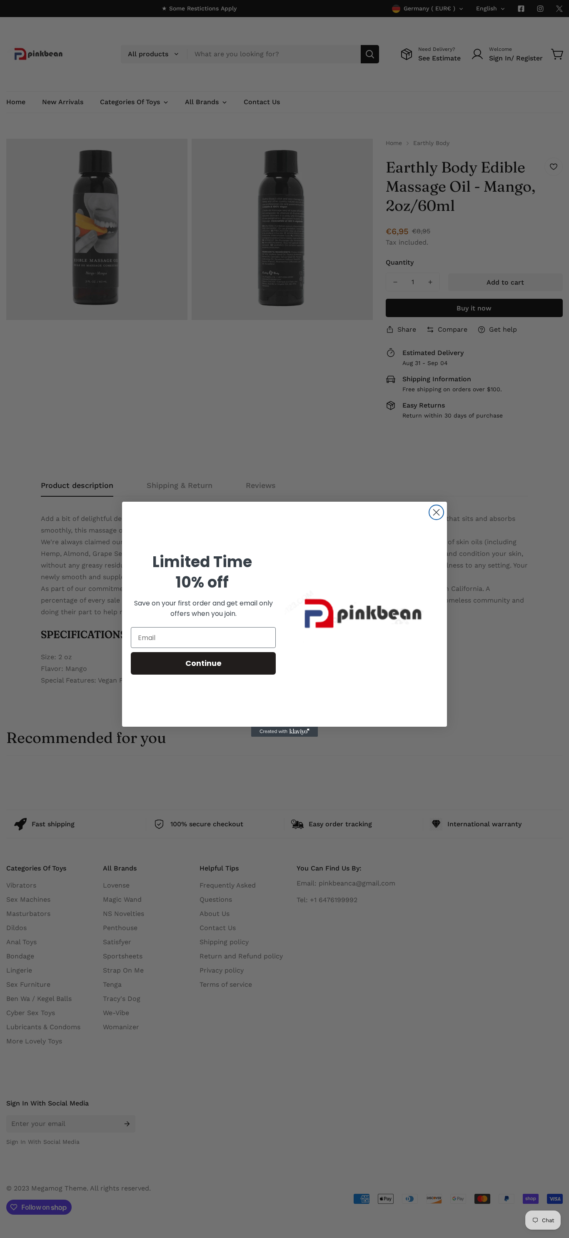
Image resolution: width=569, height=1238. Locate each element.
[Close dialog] (436, 512)
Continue (203, 663)
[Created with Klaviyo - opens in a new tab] (284, 732)
